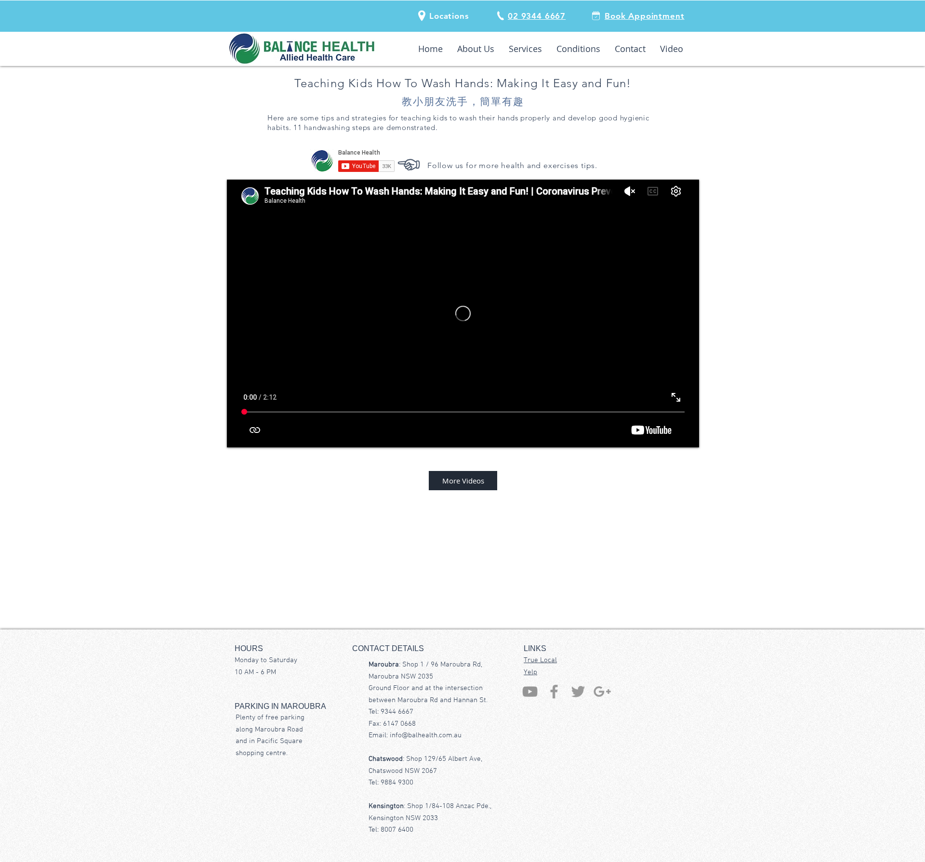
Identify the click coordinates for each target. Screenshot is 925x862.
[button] (449, 16)
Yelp (530, 672)
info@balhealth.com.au (426, 735)
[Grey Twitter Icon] (578, 691)
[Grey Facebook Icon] (554, 691)
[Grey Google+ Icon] (602, 691)
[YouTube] (530, 691)
